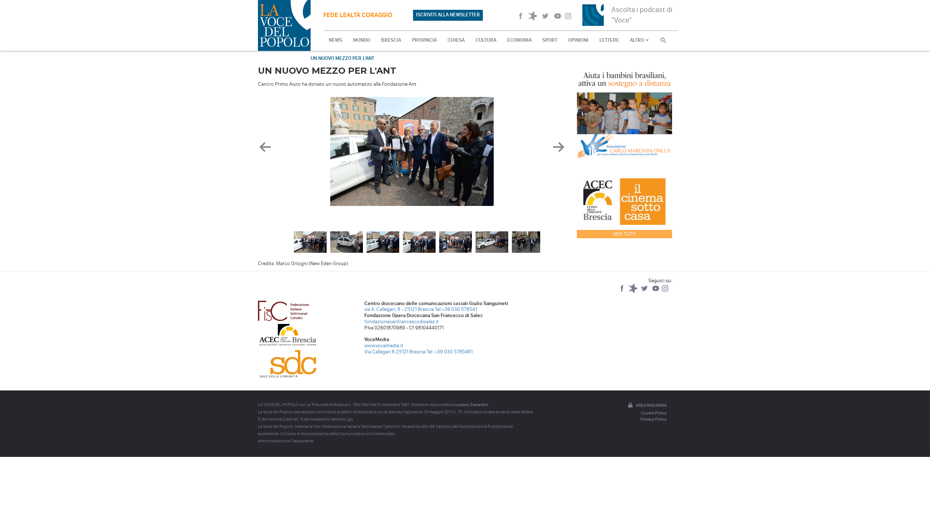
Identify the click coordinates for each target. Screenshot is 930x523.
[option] (412, 153)
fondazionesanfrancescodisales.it (401, 322)
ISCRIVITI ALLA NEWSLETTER (448, 15)
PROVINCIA (424, 40)
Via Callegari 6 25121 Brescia (394, 352)
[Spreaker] (633, 292)
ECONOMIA (519, 40)
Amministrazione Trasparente (285, 440)
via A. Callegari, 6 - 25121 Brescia (399, 309)
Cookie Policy (654, 412)
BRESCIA (391, 40)
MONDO (361, 40)
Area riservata (651, 405)
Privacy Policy (653, 419)
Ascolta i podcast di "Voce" (641, 14)
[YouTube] (656, 292)
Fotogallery (280, 58)
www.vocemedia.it (383, 345)
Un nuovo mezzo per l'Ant (342, 58)
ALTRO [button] (637, 40)
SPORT (549, 40)
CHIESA (456, 40)
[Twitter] (645, 292)
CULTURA (486, 40)
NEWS (335, 40)
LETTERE (609, 40)
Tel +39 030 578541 (456, 309)
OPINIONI (578, 40)
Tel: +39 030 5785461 (449, 352)
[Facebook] (622, 292)
